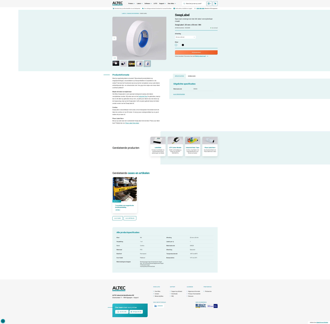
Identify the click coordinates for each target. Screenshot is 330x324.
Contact (157, 293)
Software (147, 3)
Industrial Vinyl (143, 96)
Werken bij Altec (159, 296)
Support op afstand (176, 291)
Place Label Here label (132, 123)
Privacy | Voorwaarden (194, 293)
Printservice (208, 291)
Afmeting (178, 34)
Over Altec (171, 3)
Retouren (190, 296)
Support (161, 3)
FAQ (172, 296)
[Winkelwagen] (215, 3)
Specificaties (179, 76)
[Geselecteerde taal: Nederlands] (209, 3)
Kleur (176, 42)
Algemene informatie (194, 291)
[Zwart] (183, 45)
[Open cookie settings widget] (3, 321)
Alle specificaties (179, 94)
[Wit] (176, 45)
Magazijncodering (133, 13)
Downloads (192, 76)
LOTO (155, 3)
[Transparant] (179, 45)
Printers (130, 3)
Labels (139, 3)
